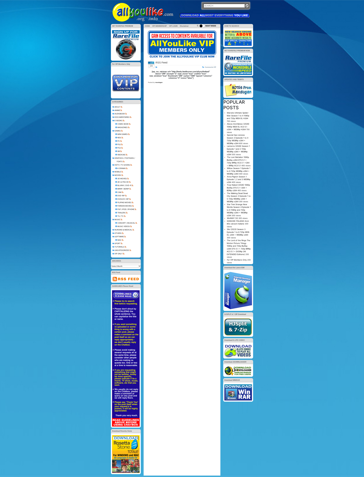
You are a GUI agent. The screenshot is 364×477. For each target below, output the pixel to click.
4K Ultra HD (123, 182)
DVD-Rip (121, 196)
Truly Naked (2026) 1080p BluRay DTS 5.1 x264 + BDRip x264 (238, 188)
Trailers (121, 213)
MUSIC (117, 219)
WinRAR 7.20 (232, 218)
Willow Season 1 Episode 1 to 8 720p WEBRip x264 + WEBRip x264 (238, 171)
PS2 (119, 144)
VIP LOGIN (173, 26)
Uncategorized (122, 250)
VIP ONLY (118, 254)
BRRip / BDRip (123, 189)
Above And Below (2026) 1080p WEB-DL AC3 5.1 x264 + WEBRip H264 (238, 127)
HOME (147, 26)
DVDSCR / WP (123, 199)
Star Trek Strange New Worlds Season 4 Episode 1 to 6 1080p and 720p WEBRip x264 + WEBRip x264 (239, 210)
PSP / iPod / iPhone (125, 209)
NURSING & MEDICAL (123, 230)
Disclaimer (184, 26)
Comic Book (123, 124)
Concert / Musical (126, 223)
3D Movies (122, 178)
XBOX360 (121, 155)
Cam (119, 192)
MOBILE (118, 172)
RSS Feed (161, 62)
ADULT (117, 107)
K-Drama (121, 168)
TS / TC (120, 216)
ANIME (117, 110)
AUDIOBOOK (120, 114)
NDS (119, 138)
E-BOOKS (118, 120)
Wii (118, 151)
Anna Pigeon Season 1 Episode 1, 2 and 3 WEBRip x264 (238, 179)
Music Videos (123, 226)
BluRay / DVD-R (124, 185)
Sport (117, 243)
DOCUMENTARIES (122, 117)
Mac (119, 240)
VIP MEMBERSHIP (159, 26)
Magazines (122, 127)
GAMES (118, 131)
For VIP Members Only (237, 260)
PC (118, 141)
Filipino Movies (124, 202)
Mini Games (122, 134)
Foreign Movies (124, 206)
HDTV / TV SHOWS (122, 165)
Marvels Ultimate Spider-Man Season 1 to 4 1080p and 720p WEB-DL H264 (238, 115)
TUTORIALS (119, 247)
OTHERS (118, 233)
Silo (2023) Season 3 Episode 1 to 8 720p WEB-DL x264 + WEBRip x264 (238, 232)
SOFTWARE (119, 237)
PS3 (119, 148)
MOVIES (118, 175)
